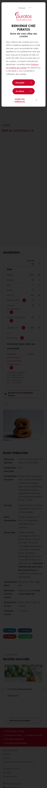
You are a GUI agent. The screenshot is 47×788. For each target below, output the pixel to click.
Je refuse (20, 91)
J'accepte (19, 82)
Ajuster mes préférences (20, 100)
